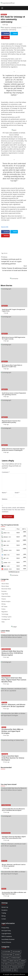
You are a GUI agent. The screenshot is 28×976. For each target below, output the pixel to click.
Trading (3, 913)
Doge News (4, 594)
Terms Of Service (6, 942)
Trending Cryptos (6, 617)
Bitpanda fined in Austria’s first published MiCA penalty (11, 421)
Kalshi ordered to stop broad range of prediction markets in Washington (13, 449)
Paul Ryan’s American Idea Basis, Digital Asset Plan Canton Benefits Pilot (13, 680)
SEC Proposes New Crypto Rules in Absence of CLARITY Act (12, 366)
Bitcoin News (5, 586)
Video (3, 622)
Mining (3, 604)
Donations (4, 910)
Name (4, 492)
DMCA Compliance (6, 936)
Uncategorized (5, 619)
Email (17, 492)
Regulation (3, 14)
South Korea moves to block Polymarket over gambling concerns (14, 393)
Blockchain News (6, 589)
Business (4, 591)
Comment (6, 472)
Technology (4, 614)
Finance (3, 599)
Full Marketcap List (14, 572)
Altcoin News (5, 583)
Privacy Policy (5, 928)
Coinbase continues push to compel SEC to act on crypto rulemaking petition (11, 260)
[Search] (26, 8)
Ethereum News (5, 596)
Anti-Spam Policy (6, 930)
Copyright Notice (6, 933)
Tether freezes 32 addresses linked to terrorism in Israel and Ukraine (14, 268)
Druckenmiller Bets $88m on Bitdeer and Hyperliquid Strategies (12, 731)
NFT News (4, 606)
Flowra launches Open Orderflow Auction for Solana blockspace (12, 758)
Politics (3, 609)
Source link (4, 227)
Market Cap (4, 907)
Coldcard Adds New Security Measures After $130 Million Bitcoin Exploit (12, 653)
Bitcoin (5, 253)
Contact (3, 919)
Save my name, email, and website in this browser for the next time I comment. (13, 510)
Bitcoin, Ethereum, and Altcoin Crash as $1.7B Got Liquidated (13, 705)
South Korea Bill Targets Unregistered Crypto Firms (13, 310)
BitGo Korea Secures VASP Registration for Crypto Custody (13, 338)
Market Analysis (5, 601)
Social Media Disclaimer (8, 939)
